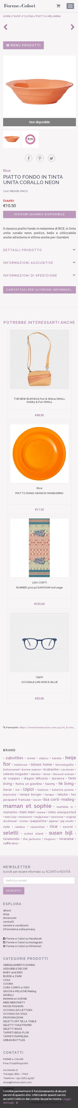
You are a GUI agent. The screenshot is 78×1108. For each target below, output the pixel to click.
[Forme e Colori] (19, 6)
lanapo (49, 794)
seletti (10, 833)
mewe (41, 812)
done (46, 774)
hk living (66, 783)
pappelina (38, 821)
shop (6, 914)
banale (57, 758)
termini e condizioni (15, 925)
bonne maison (31, 769)
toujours (50, 839)
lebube (63, 794)
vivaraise (66, 839)
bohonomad (11, 769)
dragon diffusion (36, 778)
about (7, 910)
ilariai (7, 790)
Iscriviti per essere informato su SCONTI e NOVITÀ (36, 869)
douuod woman (63, 774)
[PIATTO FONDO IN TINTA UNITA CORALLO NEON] (11, 139)
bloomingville (65, 764)
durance (58, 778)
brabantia (50, 769)
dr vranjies (11, 778)
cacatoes (67, 769)
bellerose (20, 764)
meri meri (27, 812)
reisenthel (37, 826)
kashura (43, 789)
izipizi (28, 789)
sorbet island (33, 833)
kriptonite (9, 794)
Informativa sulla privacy (19, 929)
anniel (31, 758)
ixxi (17, 789)
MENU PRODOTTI (25, 45)
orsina (23, 821)
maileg (68, 799)
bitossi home (41, 764)
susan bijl (61, 833)
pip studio (67, 821)
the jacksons (32, 839)
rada (6, 826)
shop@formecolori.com (17, 1082)
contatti (8, 921)
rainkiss (20, 826)
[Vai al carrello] (58, 6)
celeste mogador (15, 774)
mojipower (42, 816)
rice (54, 826)
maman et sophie (27, 806)
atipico (43, 758)
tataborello (11, 839)
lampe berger (31, 794)
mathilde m (65, 806)
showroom (9, 918)
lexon (37, 799)
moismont (25, 816)
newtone (57, 816)
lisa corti (51, 799)
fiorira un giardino (29, 783)
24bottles (14, 758)
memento (10, 812)
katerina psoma (62, 789)
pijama (53, 821)
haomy (50, 783)
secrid (68, 827)
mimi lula (10, 816)
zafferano (10, 843)
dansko (36, 774)
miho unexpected (62, 812)
